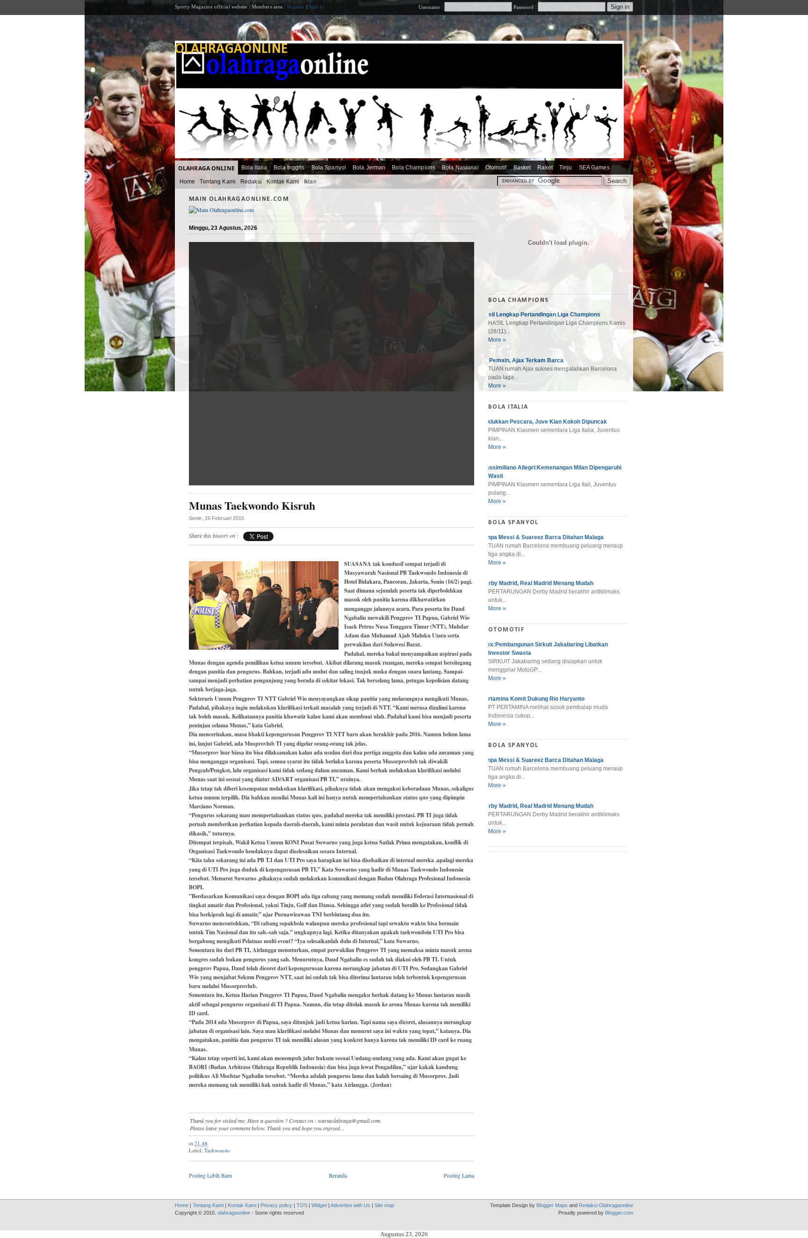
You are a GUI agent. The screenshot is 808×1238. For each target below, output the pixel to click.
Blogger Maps (552, 1205)
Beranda (338, 1175)
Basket (522, 167)
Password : (525, 7)
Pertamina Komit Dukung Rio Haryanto (532, 699)
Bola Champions (413, 167)
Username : (431, 7)
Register (296, 6)
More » (497, 340)
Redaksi (251, 181)
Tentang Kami (217, 181)
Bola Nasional (460, 167)
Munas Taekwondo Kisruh (252, 506)
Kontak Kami (283, 181)
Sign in (317, 6)
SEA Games (594, 167)
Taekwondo (217, 1150)
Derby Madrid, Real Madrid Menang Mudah (537, 583)
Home (187, 181)
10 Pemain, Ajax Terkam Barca (522, 360)
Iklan (310, 181)
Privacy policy (276, 1205)
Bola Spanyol (328, 167)
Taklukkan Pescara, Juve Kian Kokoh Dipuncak (544, 421)
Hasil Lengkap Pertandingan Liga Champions (540, 314)
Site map (384, 1205)
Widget (319, 1205)
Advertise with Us (350, 1205)
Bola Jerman (369, 167)
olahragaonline (231, 49)
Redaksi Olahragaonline (606, 1205)
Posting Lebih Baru (210, 1175)
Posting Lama (459, 1175)
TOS (301, 1205)
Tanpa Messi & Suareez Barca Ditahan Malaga (542, 537)
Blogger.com (619, 1213)
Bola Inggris (289, 167)
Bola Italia (254, 167)
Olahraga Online (206, 168)
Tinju (565, 167)
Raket (545, 167)
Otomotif (496, 167)
